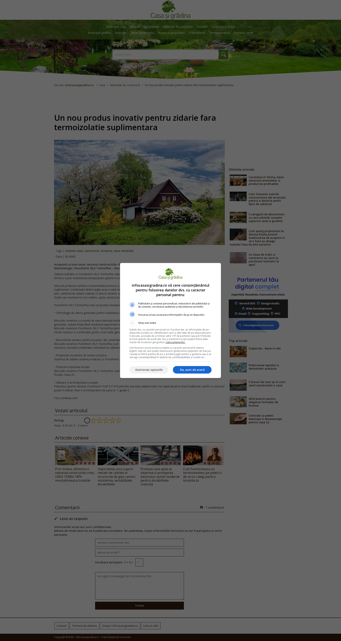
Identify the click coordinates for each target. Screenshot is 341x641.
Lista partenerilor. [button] (175, 342)
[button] (170, 323)
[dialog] (170, 320)
